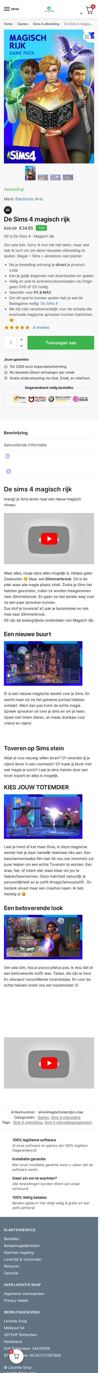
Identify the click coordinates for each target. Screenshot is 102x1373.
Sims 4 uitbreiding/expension (68, 1122)
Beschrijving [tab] (15, 432)
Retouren (11, 1266)
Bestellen (11, 1238)
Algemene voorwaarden (24, 1293)
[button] (87, 37)
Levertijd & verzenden (23, 1259)
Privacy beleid (16, 1300)
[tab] (49, 464)
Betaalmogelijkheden (21, 1245)
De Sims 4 (49, 303)
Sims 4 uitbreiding (46, 24)
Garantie (11, 1273)
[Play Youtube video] (49, 538)
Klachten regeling (19, 1252)
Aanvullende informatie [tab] (25, 444)
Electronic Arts (29, 198)
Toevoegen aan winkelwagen (61, 345)
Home (8, 24)
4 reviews (41, 327)
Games (23, 24)
